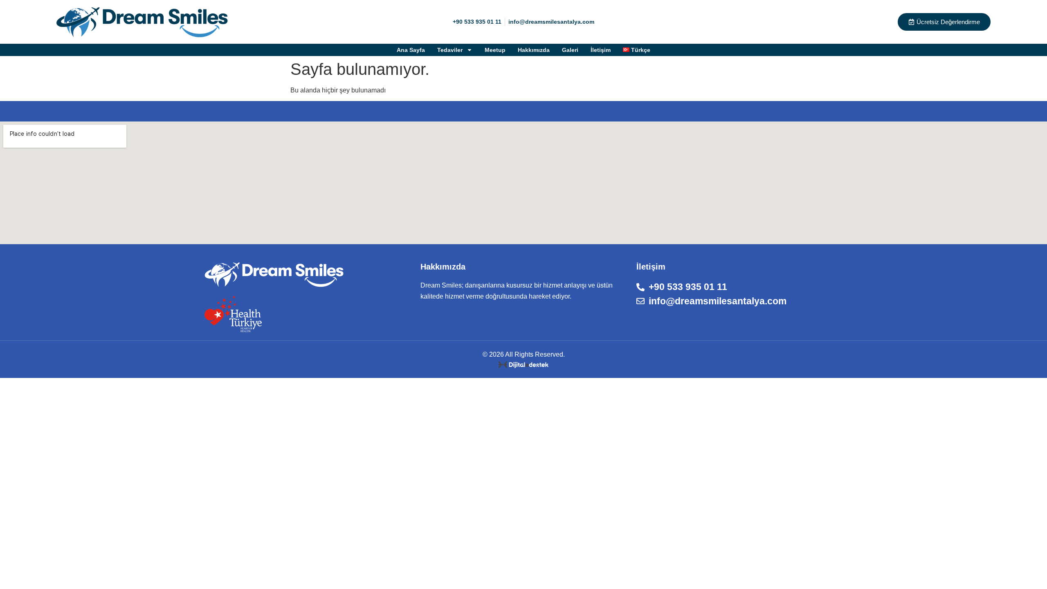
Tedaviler (450, 50)
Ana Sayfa (411, 50)
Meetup (495, 50)
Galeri (570, 50)
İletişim (601, 50)
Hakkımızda (534, 50)
